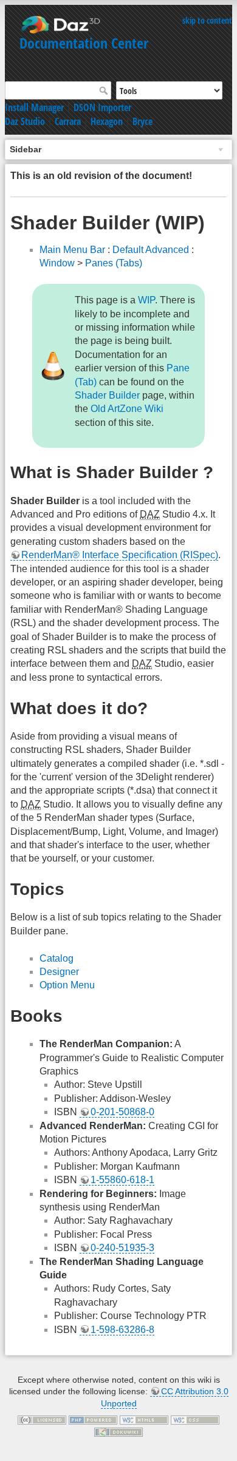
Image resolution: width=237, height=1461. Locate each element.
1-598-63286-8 (122, 1329)
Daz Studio (25, 121)
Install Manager (34, 107)
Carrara (68, 121)
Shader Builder (107, 395)
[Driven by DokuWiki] (118, 1431)
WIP (146, 300)
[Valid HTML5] (144, 1419)
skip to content (207, 20)
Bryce (142, 121)
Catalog (57, 958)
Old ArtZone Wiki (127, 408)
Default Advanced (150, 250)
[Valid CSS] (195, 1419)
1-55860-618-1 (122, 1180)
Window (57, 263)
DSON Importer (102, 107)
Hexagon (107, 121)
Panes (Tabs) (113, 263)
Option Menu (67, 985)
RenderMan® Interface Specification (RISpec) (119, 555)
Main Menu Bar (72, 250)
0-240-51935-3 (122, 1248)
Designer (59, 972)
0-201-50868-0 (122, 1112)
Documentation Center (83, 43)
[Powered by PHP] (93, 1419)
